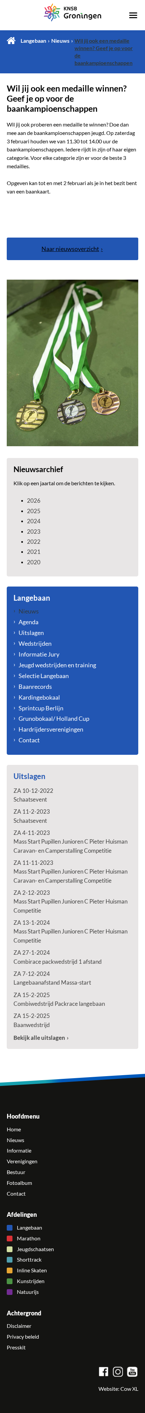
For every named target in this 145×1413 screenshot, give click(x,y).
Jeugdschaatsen (35, 1249)
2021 (33, 552)
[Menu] (133, 15)
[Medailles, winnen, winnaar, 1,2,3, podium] (72, 363)
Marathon (28, 1238)
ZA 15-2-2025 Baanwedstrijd (31, 1020)
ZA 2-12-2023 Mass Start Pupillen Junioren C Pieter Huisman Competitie (70, 901)
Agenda (28, 622)
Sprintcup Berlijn (41, 708)
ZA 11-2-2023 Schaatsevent (31, 815)
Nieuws (60, 41)
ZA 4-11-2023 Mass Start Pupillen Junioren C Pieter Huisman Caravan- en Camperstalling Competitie (70, 841)
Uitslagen (31, 632)
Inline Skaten (32, 1270)
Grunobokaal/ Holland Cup (54, 718)
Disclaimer (19, 1326)
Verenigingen (22, 1161)
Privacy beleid (23, 1337)
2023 (33, 531)
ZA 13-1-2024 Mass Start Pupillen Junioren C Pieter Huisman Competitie (70, 931)
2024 (33, 521)
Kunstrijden (31, 1281)
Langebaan (33, 41)
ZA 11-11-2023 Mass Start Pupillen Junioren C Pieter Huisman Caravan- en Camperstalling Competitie (70, 871)
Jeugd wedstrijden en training (57, 665)
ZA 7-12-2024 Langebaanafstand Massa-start (52, 978)
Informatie (19, 1150)
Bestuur (16, 1172)
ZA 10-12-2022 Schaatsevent (33, 795)
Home (11, 40)
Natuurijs (28, 1292)
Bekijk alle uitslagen (39, 1037)
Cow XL (129, 1389)
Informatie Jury (39, 654)
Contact (29, 740)
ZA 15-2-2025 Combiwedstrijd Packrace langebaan (59, 999)
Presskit (16, 1347)
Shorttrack (29, 1260)
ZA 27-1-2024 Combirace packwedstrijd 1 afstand (57, 956)
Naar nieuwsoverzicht (70, 248)
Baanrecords (35, 686)
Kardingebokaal (39, 697)
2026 (33, 500)
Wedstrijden (35, 643)
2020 (33, 562)
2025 (33, 511)
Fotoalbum (19, 1183)
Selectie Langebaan (44, 675)
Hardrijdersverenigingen (51, 729)
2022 (33, 541)
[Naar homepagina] (72, 12)
